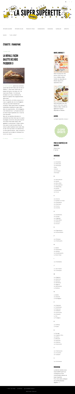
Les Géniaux (57, 251)
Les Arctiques (57, 170)
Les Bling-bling (57, 186)
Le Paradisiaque (58, 307)
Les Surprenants (58, 344)
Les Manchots (57, 279)
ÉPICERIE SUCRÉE (7, 28)
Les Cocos (56, 192)
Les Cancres (57, 198)
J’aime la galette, (8, 85)
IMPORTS (66, 28)
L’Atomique (56, 172)
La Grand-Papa (57, 255)
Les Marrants (57, 280)
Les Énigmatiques (58, 230)
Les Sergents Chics (58, 335)
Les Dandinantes (58, 214)
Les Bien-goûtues (58, 184)
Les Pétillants (57, 310)
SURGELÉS (58, 28)
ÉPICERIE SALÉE (19, 28)
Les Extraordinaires (58, 232)
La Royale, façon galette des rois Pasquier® (10, 59)
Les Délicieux (57, 221)
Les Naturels (57, 296)
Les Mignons (57, 284)
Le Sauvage (56, 333)
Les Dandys (56, 216)
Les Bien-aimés (57, 183)
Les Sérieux (56, 337)
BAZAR (4, 35)
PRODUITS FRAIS (30, 28)
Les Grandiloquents (58, 253)
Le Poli (55, 316)
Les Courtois (57, 207)
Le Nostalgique (57, 298)
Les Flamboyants (58, 240)
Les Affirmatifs (57, 163)
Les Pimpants (57, 314)
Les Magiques (57, 277)
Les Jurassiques (58, 270)
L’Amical (56, 169)
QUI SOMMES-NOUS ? (29, 388)
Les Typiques (57, 354)
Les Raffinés (57, 324)
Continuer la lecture (19, 138)
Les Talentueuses (58, 350)
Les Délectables (58, 220)
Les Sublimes (57, 342)
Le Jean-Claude (58, 268)
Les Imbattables (58, 261)
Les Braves (56, 188)
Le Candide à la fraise (59, 200)
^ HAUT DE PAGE (11, 388)
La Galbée (56, 247)
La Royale (56, 326)
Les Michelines (57, 282)
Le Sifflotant (57, 338)
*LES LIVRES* (13, 35)
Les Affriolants (57, 165)
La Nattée (56, 294)
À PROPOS (19, 388)
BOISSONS (50, 28)
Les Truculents (57, 352)
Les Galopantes (58, 249)
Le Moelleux (57, 288)
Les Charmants (57, 204)
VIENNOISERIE (41, 28)
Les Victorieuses (58, 361)
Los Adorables (57, 162)
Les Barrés (56, 181)
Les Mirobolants (58, 286)
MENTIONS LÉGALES (31, 391)
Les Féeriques (57, 239)
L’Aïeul (55, 167)
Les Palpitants (57, 305)
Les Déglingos (57, 218)
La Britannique (57, 190)
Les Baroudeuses (58, 179)
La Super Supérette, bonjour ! (61, 119)
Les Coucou (57, 206)
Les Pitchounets (58, 312)
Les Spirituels (57, 340)
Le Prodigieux (57, 317)
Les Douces (57, 223)
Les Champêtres (58, 202)
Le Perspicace (57, 309)
